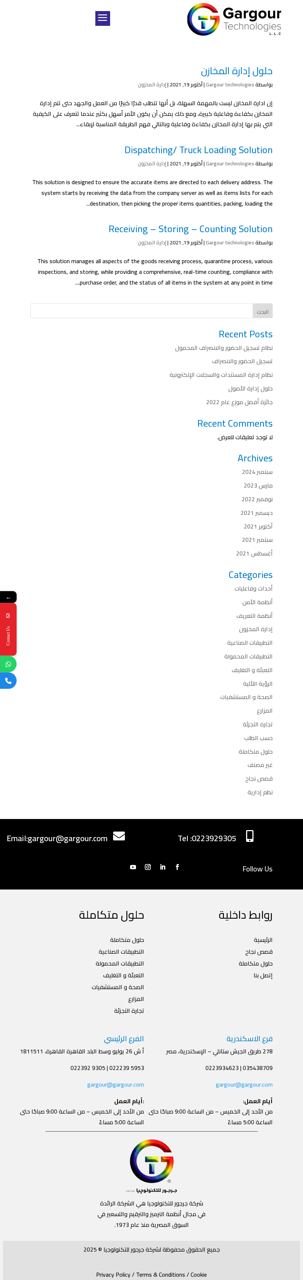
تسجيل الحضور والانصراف (242, 361)
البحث (263, 312)
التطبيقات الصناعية (250, 642)
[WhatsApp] (8, 664)
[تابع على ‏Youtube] (133, 867)
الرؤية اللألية (258, 683)
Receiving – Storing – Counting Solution (191, 229)
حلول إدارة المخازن (237, 71)
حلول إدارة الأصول (250, 388)
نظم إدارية (260, 792)
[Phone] (8, 680)
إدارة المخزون (152, 84)
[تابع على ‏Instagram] (148, 867)
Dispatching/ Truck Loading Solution (199, 150)
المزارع (265, 710)
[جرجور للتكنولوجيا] (234, 19)
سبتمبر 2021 (257, 539)
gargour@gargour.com (244, 1084)
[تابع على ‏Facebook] (177, 867)
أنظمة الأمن (257, 602)
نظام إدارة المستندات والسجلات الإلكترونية (221, 374)
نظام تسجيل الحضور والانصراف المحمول (224, 347)
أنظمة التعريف (254, 615)
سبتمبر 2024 (257, 471)
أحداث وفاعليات (254, 588)
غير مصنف (260, 764)
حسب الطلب (258, 737)
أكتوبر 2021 (258, 526)
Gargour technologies (230, 84)
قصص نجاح (259, 778)
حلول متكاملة (256, 751)
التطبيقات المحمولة (248, 656)
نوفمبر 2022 (257, 499)
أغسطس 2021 (254, 553)
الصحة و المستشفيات (246, 696)
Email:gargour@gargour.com (57, 838)
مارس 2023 (258, 485)
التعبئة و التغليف (252, 669)
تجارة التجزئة (258, 724)
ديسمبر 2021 (257, 512)
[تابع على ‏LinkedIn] (162, 867)
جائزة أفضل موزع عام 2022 (239, 401)
